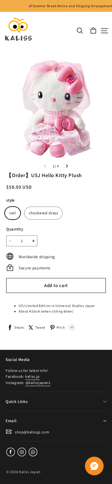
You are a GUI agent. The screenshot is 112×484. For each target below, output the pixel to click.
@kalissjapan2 (38, 382)
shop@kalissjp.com (32, 432)
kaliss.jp (32, 376)
